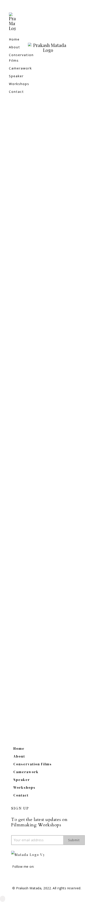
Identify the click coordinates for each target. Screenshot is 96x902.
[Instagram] (84, 48)
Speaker (16, 76)
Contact (16, 91)
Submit (73, 840)
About (14, 47)
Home (14, 39)
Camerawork (20, 68)
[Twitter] (28, 877)
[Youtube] (21, 877)
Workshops (19, 84)
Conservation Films (32, 764)
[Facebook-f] (13, 877)
